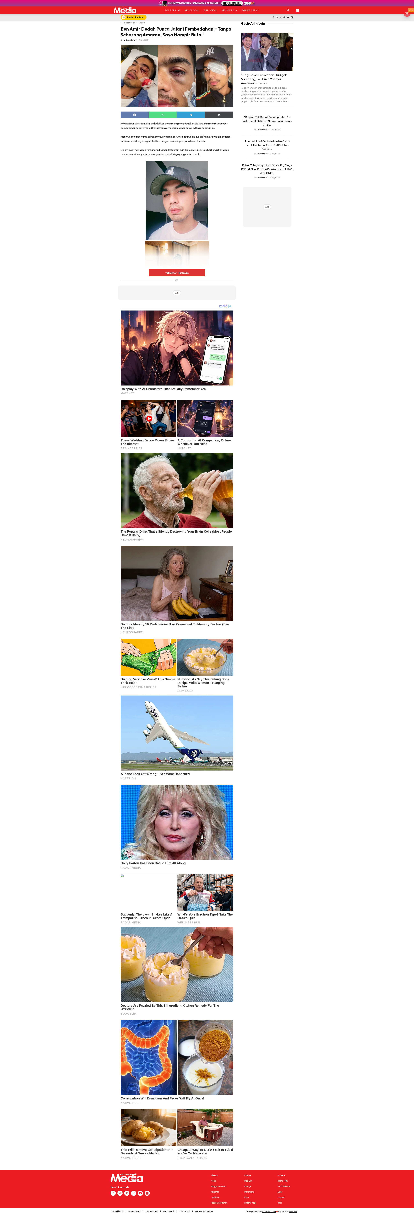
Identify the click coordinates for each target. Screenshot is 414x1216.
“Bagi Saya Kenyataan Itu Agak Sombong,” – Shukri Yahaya (264, 77)
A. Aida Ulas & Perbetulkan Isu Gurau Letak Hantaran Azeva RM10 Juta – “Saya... (267, 144)
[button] (288, 10)
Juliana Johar (130, 40)
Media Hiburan (128, 22)
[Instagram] (277, 18)
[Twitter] (280, 18)
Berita (142, 22)
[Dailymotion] (291, 18)
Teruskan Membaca (177, 273)
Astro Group (293, 1212)
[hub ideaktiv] (297, 8)
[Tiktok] (284, 18)
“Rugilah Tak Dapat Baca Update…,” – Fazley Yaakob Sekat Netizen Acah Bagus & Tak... (267, 120)
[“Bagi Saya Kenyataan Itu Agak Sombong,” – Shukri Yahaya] (267, 52)
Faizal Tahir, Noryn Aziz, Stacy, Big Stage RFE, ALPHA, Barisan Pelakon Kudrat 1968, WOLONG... (267, 169)
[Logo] (125, 10)
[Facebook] (273, 18)
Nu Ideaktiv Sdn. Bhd (269, 1212)
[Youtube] (288, 18)
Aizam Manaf (247, 83)
